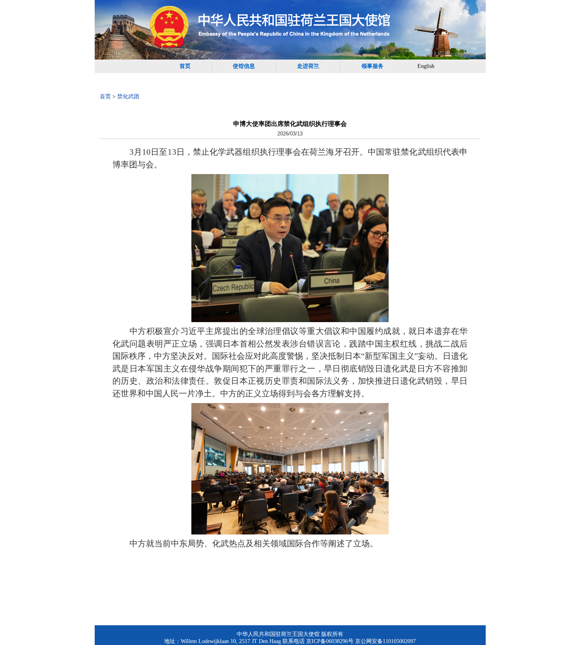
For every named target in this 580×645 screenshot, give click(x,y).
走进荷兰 (308, 66)
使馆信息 (244, 66)
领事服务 (372, 66)
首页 (185, 66)
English (425, 66)
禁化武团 (128, 96)
